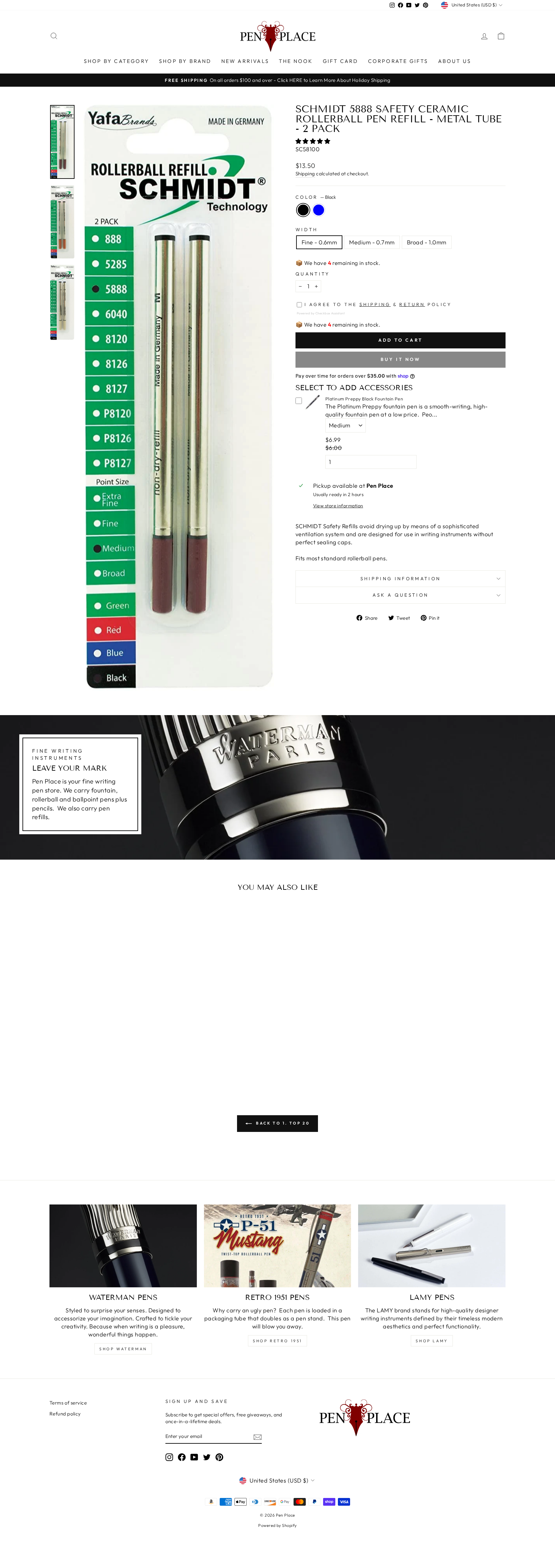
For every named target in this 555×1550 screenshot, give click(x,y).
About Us (454, 61)
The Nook (296, 61)
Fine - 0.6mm (319, 242)
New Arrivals (245, 61)
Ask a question (400, 595)
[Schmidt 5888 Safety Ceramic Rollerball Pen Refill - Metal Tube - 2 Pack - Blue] (108, 1061)
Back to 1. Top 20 (282, 1123)
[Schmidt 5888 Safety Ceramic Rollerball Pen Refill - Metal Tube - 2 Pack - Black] (99, 1061)
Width (306, 229)
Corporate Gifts (398, 61)
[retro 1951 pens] (277, 1245)
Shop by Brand (185, 61)
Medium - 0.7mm (371, 242)
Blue (318, 210)
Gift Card (340, 61)
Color (315, 197)
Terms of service (68, 1403)
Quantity (312, 274)
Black (303, 210)
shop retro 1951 (277, 1340)
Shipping (305, 174)
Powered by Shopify (277, 1525)
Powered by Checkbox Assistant (321, 313)
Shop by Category (116, 61)
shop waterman (123, 1348)
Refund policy (65, 1414)
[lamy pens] (432, 1245)
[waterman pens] (123, 1245)
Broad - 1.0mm (426, 242)
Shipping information (400, 579)
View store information (338, 506)
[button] (313, 141)
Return (412, 304)
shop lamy (432, 1340)
